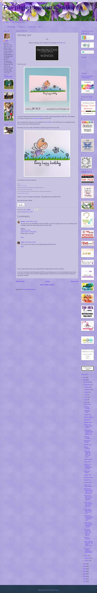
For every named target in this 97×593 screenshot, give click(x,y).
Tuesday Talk (87, 414)
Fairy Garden (48, 122)
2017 (84, 571)
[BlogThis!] (36, 209)
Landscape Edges (37, 118)
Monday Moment (88, 417)
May (86, 399)
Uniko (39, 27)
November (87, 384)
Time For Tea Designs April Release (88, 426)
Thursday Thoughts (87, 407)
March (86, 555)
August (87, 392)
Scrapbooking (31, 27)
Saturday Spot (88, 422)
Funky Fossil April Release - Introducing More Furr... (88, 504)
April (86, 402)
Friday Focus (87, 404)
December (87, 382)
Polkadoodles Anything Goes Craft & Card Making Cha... (88, 432)
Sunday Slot (87, 419)
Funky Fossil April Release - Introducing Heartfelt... (88, 498)
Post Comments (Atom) (29, 289)
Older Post (74, 281)
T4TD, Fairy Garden (23, 185)
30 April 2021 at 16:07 (31, 221)
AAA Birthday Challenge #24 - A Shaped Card (88, 518)
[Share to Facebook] (38, 209)
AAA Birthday (11, 27)
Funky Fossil (21, 27)
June (86, 397)
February (87, 558)
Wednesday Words (87, 411)
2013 (84, 581)
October (87, 387)
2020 (84, 564)
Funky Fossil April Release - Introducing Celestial (88, 525)
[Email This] (34, 209)
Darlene (23, 221)
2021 (84, 380)
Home (7, 22)
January (87, 560)
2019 (84, 566)
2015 (84, 576)
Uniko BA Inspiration (87, 538)
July (86, 394)
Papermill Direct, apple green (24, 193)
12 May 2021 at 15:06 (30, 242)
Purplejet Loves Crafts (39, 7)
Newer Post (20, 281)
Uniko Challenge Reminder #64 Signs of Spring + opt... (88, 543)
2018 (84, 569)
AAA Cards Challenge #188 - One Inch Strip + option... (87, 453)
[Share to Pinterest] (40, 209)
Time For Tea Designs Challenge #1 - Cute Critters (88, 550)
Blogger (57, 590)
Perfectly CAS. (61, 42)
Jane (6, 41)
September (88, 389)
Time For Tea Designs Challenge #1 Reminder (88, 466)
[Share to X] (37, 209)
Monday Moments (87, 448)
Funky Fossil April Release (88, 485)
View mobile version (47, 285)
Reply (22, 237)
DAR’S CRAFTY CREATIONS (28, 232)
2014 (84, 579)
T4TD (31, 212)
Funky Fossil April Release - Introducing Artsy (88, 511)
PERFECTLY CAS (25, 230)
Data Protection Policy (18, 22)
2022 (84, 377)
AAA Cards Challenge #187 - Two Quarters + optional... (87, 532)
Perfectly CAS (25, 212)
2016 (84, 574)
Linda (22, 242)
